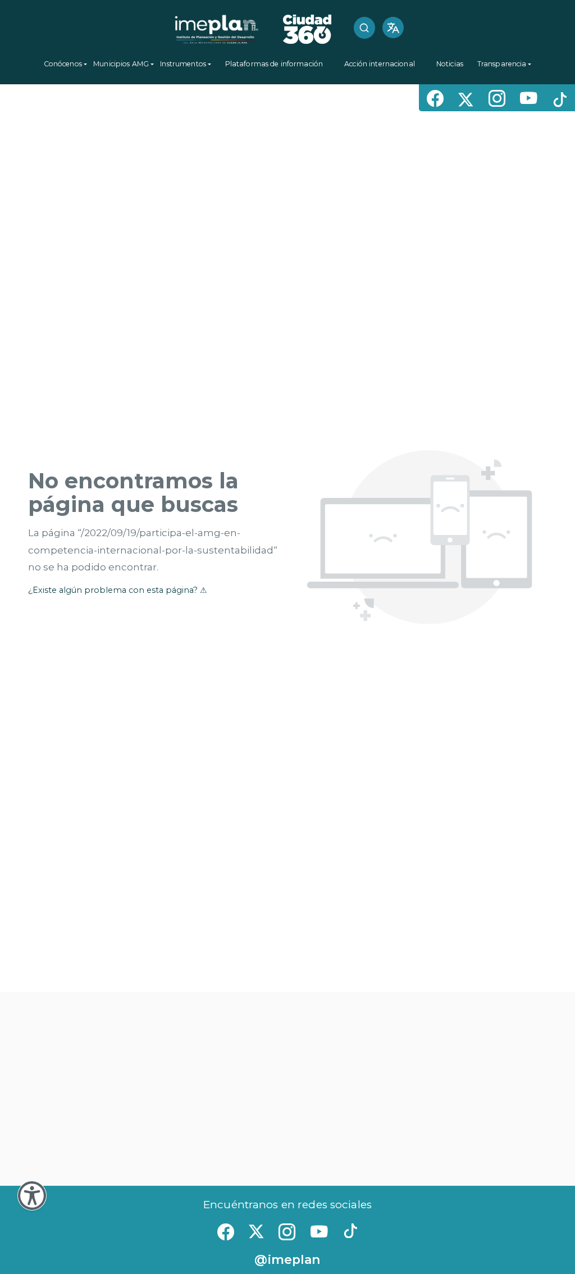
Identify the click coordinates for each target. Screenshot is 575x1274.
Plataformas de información (274, 64)
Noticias (449, 64)
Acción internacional (379, 64)
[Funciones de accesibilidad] (32, 1195)
